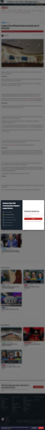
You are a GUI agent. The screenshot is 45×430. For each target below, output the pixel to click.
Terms (36, 221)
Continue (33, 218)
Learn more (9, 428)
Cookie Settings (34, 427)
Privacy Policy (39, 221)
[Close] (41, 202)
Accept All (41, 427)
